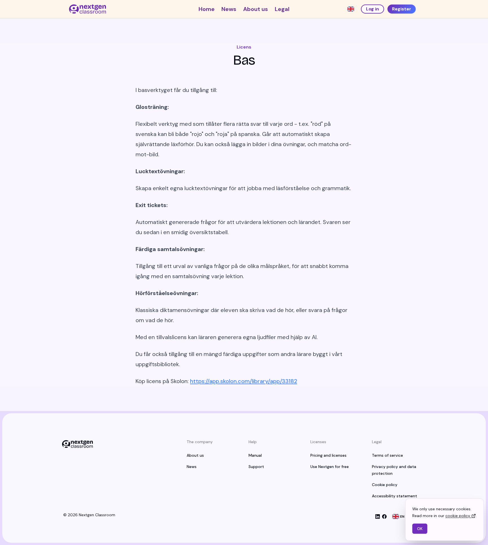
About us (255, 9)
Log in (372, 9)
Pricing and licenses (328, 455)
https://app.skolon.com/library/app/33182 (243, 381)
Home (207, 9)
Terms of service (387, 455)
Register (401, 9)
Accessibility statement (394, 495)
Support (256, 466)
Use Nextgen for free (329, 466)
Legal (282, 9)
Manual (255, 455)
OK (419, 528)
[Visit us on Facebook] (384, 516)
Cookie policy (384, 484)
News (228, 9)
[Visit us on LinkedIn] (377, 516)
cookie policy (457, 515)
